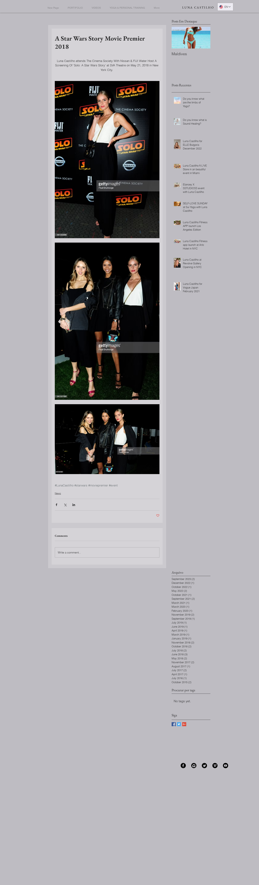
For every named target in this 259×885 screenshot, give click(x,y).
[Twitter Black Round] (204, 765)
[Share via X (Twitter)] (65, 504)
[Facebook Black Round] (183, 765)
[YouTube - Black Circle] (225, 765)
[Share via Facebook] (56, 504)
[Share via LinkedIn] (73, 504)
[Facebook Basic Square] (174, 724)
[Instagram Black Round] (193, 765)
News (58, 493)
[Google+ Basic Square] (184, 724)
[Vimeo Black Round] (215, 765)
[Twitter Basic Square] (179, 724)
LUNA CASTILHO (198, 7)
